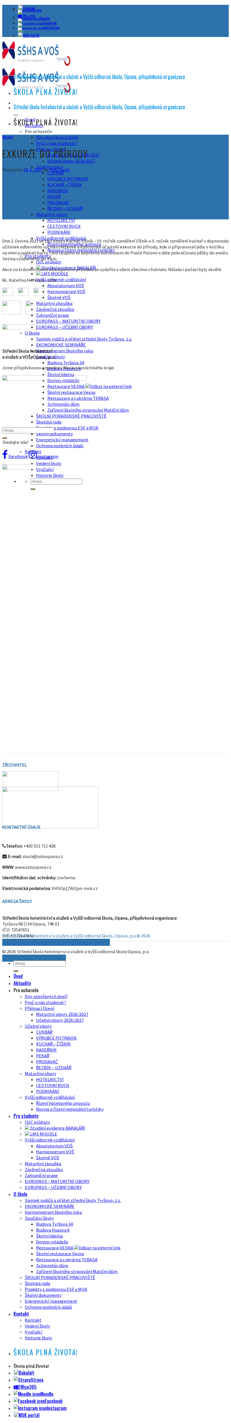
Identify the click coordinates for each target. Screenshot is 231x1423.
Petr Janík (59, 170)
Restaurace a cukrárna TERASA (66, 1260)
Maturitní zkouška (54, 303)
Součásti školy (39, 1218)
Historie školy (38, 1338)
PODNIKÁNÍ (58, 232)
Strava (36, 10)
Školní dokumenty (54, 434)
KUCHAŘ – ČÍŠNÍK (64, 185)
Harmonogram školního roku (64, 351)
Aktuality (7, 137)
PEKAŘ (54, 197)
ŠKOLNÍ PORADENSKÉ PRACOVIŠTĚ (71, 416)
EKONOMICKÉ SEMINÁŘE (61, 345)
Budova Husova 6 (53, 1230)
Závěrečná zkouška (55, 309)
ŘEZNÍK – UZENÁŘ (65, 208)
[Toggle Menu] (16, 115)
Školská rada (48, 422)
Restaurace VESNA (66, 386)
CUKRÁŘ (44, 1032)
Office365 (27, 1386)
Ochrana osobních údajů (59, 446)
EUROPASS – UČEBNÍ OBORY (53, 1187)
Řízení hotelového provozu (63, 1103)
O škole (20, 1193)
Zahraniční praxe (52, 315)
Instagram (51, 27)
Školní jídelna (60, 374)
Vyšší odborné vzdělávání (61, 280)
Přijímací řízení (39, 1008)
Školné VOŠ (58, 297)
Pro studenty (26, 1115)
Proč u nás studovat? (56, 143)
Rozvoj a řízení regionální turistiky (70, 1109)
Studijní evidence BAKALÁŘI (57, 1128)
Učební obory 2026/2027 (71, 161)
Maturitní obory (52, 214)
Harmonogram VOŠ (66, 291)
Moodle (44, 18)
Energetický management (62, 440)
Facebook (50, 23)
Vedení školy (48, 463)
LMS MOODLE (54, 274)
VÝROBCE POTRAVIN (67, 179)
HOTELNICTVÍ (61, 220)
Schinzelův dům (52, 1266)
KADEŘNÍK (57, 191)
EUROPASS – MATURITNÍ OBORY (68, 321)
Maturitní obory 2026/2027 (62, 1014)
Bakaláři (26, 1372)
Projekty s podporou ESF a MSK (67, 428)
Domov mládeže (52, 1242)
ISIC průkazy (37, 1122)
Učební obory (38, 1026)
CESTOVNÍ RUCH (64, 226)
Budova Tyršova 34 (65, 363)
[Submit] (4, 438)
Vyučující (33, 1332)
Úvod (18, 975)
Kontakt (21, 1313)
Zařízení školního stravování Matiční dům (88, 410)
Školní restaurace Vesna (60, 1254)
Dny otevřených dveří (57, 137)
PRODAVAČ (58, 203)
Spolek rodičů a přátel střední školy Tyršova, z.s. (73, 1200)
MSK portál (31, 35)
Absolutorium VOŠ (65, 286)
